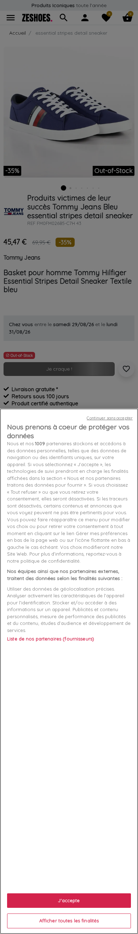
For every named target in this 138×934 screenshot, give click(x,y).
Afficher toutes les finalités (69, 920)
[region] (69, 671)
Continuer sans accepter (110, 418)
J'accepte (69, 900)
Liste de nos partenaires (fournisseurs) (50, 639)
